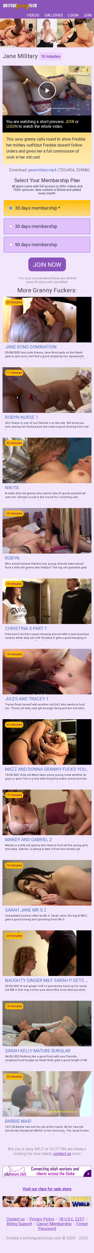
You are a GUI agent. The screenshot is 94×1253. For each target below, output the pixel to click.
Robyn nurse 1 (21, 417)
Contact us (15, 1219)
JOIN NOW (47, 264)
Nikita (12, 487)
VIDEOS (33, 15)
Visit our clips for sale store (47, 1189)
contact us (62, 1153)
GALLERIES (53, 15)
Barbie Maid (18, 1121)
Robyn (12, 558)
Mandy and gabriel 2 (28, 839)
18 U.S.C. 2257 (71, 1219)
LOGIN (73, 15)
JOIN (87, 15)
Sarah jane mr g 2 (25, 910)
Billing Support (19, 1223)
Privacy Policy (41, 1219)
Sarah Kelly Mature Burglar (37, 1050)
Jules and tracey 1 (27, 698)
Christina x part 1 (26, 628)
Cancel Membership (54, 1223)
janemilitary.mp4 (42, 170)
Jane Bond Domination (31, 346)
